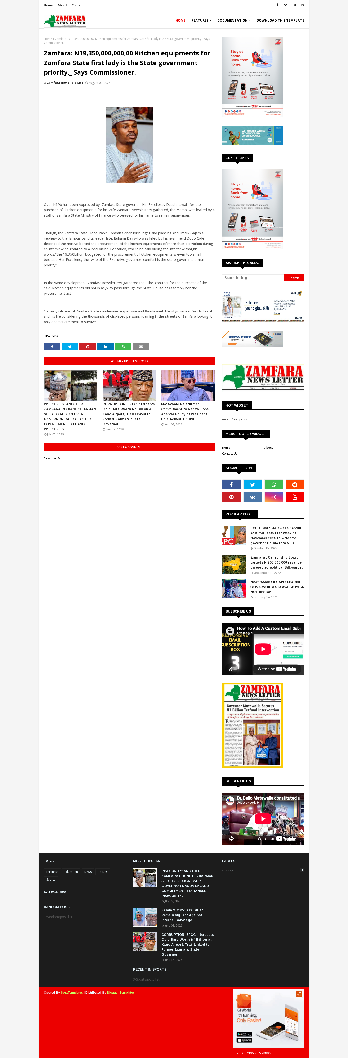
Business (52, 872)
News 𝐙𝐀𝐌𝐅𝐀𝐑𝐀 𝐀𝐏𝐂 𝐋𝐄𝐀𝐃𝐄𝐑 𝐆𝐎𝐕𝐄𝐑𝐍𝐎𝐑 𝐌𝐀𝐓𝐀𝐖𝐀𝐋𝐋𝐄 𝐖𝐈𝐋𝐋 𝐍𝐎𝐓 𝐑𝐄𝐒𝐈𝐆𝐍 (277, 587)
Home (48, 5)
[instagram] (294, 5)
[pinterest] (302, 5)
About (62, 5)
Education (71, 872)
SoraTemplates (72, 992)
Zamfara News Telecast (65, 83)
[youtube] (295, 497)
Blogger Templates (120, 992)
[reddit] (295, 484)
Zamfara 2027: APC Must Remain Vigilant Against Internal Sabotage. (182, 915)
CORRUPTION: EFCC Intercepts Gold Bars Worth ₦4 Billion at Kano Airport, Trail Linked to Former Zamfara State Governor (129, 414)
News (88, 872)
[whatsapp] (273, 484)
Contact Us (229, 453)
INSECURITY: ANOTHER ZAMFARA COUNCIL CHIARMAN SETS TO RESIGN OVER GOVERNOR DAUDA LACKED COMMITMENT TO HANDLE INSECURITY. (70, 416)
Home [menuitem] (181, 20)
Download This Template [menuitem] (280, 20)
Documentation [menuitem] (232, 20)
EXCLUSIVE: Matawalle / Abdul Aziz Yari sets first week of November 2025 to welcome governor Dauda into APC (275, 535)
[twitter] (285, 5)
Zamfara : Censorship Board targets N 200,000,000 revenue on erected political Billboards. (276, 562)
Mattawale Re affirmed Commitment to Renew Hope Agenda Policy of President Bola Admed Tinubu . (185, 411)
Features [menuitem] (200, 20)
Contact (78, 5)
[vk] (252, 497)
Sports (50, 879)
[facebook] (277, 5)
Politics (102, 872)
